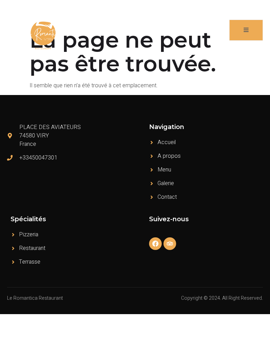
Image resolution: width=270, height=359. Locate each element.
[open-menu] (246, 30)
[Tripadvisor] (169, 243)
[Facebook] (155, 243)
